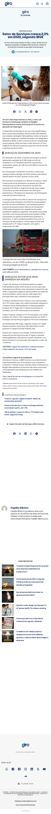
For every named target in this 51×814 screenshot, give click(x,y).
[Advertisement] (25, 468)
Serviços (40, 424)
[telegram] (13, 769)
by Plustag (25, 811)
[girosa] (38, 769)
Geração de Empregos (23, 424)
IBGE (35, 424)
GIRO (22, 360)
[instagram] (25, 769)
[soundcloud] (25, 776)
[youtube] (44, 769)
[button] (14, 111)
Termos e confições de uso (25, 801)
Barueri (36, 52)
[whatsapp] (37, 3)
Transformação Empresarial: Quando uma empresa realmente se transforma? (32, 569)
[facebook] (19, 769)
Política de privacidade (25, 805)
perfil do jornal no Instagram (20, 376)
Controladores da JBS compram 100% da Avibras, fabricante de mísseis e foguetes (30, 582)
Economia (25, 15)
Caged (11, 424)
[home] (8, 4)
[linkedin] (32, 769)
